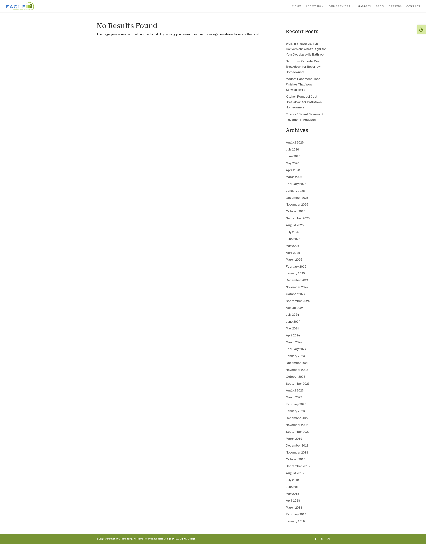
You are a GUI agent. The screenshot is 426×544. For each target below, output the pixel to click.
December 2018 (297, 445)
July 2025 (292, 232)
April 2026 (293, 170)
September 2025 (298, 218)
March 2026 (294, 177)
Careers (395, 6)
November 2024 (297, 287)
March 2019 (294, 438)
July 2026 (292, 149)
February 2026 (296, 184)
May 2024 (292, 328)
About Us (313, 6)
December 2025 (297, 197)
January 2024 (295, 356)
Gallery (364, 6)
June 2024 (293, 321)
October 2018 (295, 459)
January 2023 (295, 411)
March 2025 (294, 259)
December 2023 (297, 363)
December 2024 (297, 280)
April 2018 (293, 500)
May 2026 (292, 163)
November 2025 (297, 204)
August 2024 (295, 308)
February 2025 (296, 266)
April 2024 (293, 335)
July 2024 (292, 314)
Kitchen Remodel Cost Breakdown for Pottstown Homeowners (304, 102)
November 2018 (297, 452)
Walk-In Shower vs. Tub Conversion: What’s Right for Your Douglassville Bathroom (306, 49)
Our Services (339, 6)
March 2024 (294, 342)
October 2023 (295, 376)
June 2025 (293, 239)
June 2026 (293, 156)
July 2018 (292, 480)
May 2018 (292, 493)
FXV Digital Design (185, 539)
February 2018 (296, 514)
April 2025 (293, 252)
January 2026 (295, 190)
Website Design (162, 539)
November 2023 (297, 370)
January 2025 (295, 273)
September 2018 (298, 466)
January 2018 (295, 521)
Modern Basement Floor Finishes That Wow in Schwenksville (303, 84)
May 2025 (292, 245)
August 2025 (295, 225)
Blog (380, 6)
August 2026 (295, 142)
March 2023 (294, 397)
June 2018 (293, 487)
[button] (421, 29)
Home (296, 6)
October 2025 (295, 211)
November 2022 (297, 425)
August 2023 (295, 390)
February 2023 (296, 404)
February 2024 (296, 349)
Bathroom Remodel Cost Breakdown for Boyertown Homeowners (304, 67)
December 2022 (297, 418)
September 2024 (298, 301)
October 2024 (295, 294)
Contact (413, 6)
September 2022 (298, 431)
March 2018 (294, 507)
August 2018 (295, 473)
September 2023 (298, 383)
